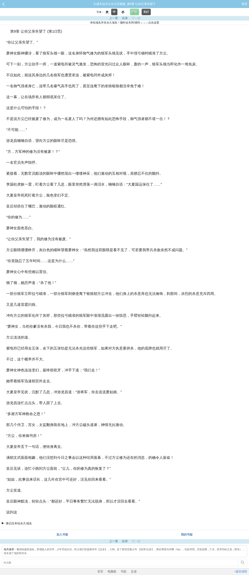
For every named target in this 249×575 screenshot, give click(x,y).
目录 (125, 18)
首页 (244, 3)
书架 (124, 571)
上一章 (113, 18)
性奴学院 (190, 549)
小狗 (112, 549)
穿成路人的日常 (46, 549)
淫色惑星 (202, 549)
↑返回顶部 (240, 571)
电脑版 (112, 571)
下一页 (135, 18)
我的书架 (187, 534)
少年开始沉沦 (64, 549)
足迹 (134, 571)
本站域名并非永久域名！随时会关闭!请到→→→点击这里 (124, 22)
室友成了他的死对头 (15, 553)
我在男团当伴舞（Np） (169, 549)
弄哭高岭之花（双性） (229, 549)
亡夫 (212, 549)
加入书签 (62, 534)
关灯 (146, 11)
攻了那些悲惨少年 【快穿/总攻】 (135, 549)
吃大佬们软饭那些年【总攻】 (90, 549)
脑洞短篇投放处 (25, 549)
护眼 (134, 11)
